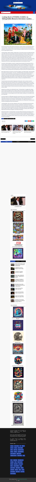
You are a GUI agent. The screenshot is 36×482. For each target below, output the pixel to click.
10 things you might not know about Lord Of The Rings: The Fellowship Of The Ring (17, 281)
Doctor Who (16, 445)
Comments (23, 261)
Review (12, 447)
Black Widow (20, 455)
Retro (21, 465)
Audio (23, 469)
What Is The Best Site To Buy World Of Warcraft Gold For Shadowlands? (20, 264)
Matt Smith (18, 467)
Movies (23, 445)
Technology (13, 471)
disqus (6, 141)
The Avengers (13, 473)
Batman (15, 451)
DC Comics (21, 463)
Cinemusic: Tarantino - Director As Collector (19, 272)
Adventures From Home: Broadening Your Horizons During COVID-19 (20, 300)
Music (12, 465)
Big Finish (15, 460)
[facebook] (17, 1)
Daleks (22, 467)
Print (11, 460)
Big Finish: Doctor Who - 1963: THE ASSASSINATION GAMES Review (20, 285)
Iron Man (22, 471)
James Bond (13, 467)
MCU (20, 469)
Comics (15, 447)
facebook (17, 141)
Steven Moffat (16, 465)
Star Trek (15, 449)
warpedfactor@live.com (13, 440)
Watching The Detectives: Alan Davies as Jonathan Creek (6, 132)
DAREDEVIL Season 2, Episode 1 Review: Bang (19, 268)
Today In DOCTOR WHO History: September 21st (19, 292)
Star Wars (16, 463)
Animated (12, 469)
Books (12, 449)
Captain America (13, 455)
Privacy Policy (25, 479)
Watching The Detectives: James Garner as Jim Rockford (29, 132)
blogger (29, 141)
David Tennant (20, 449)
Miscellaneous (20, 460)
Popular (13, 261)
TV (20, 445)
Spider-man (19, 453)
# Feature (5, 118)
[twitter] (19, 1)
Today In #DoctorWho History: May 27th (19, 289)
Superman (18, 471)
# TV (14, 118)
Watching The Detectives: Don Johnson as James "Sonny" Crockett (17, 132)
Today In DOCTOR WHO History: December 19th (19, 296)
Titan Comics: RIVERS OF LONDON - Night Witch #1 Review (19, 276)
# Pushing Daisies (10, 118)
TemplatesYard (19, 479)
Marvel (12, 463)
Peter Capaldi (20, 447)
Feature (12, 445)
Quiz (24, 455)
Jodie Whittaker (20, 451)
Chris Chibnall (13, 453)
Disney (12, 451)
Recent (17, 261)
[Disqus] (18, 155)
